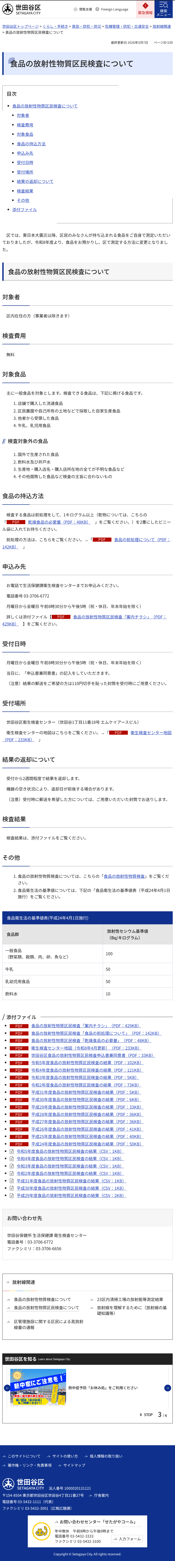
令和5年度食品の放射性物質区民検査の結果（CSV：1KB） (70, 1151)
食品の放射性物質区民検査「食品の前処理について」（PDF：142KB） (96, 1033)
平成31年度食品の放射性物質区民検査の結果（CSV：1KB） (71, 1181)
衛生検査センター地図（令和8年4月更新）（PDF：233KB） (86, 1048)
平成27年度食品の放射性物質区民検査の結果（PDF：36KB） (87, 1121)
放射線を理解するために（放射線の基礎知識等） (132, 1310)
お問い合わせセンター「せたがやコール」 (99, 1522)
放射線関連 (162, 26)
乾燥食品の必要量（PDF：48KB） (59, 522)
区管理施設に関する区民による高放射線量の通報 (48, 1324)
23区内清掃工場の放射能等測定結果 (130, 1299)
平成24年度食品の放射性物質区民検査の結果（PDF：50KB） (87, 1144)
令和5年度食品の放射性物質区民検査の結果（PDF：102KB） (87, 1062)
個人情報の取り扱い (106, 1455)
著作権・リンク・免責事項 (29, 1465)
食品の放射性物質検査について (42, 1299)
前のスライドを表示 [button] (10, 1388)
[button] (83, 9)
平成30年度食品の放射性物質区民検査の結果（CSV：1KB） (71, 1188)
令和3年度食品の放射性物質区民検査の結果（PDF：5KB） (85, 1077)
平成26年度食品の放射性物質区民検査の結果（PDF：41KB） (87, 1129)
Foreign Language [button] (114, 9)
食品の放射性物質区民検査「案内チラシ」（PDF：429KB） (86, 1025)
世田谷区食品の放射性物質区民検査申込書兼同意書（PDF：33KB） (93, 1055)
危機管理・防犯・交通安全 (127, 26)
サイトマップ (74, 1465)
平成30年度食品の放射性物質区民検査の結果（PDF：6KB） (86, 1099)
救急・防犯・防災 (86, 26)
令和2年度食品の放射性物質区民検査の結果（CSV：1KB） (70, 1173)
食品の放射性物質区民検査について (46, 1307)
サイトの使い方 (65, 1455)
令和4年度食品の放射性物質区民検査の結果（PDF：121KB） (87, 1070)
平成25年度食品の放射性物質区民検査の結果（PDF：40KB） (87, 1136)
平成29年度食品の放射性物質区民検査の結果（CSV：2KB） (71, 1195)
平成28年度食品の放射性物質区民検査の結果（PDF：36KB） (87, 1114)
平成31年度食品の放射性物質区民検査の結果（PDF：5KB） (86, 1092)
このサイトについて (24, 1455)
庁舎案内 (101, 1495)
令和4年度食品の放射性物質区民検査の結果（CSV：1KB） (70, 1158)
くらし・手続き (55, 26)
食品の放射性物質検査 (124, 876)
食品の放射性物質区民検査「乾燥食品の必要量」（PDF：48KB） (91, 1040)
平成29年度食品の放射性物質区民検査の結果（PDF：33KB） (87, 1107)
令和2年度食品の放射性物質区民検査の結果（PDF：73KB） (86, 1085)
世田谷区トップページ (20, 26)
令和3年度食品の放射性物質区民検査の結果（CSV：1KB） (70, 1166)
